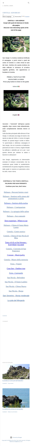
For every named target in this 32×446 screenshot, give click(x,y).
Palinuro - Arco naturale (16, 216)
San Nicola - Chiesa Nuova (16, 286)
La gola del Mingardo (16, 300)
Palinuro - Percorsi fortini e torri (16, 192)
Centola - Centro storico (16, 232)
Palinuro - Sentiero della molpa (16, 203)
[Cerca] (29, 2)
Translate (27, 16)
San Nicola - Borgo (16, 291)
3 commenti (10, 383)
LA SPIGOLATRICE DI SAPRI (12, 409)
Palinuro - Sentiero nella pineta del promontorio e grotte (16, 197)
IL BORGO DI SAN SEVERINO (12, 381)
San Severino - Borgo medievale (16, 296)
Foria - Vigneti (16, 264)
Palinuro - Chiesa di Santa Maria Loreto (16, 226)
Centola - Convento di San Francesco (16, 250)
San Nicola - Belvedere (16, 278)
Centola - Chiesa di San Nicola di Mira (16, 237)
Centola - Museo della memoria (16, 260)
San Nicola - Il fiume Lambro (16, 282)
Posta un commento (12, 411)
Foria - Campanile (16, 273)
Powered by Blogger (17, 437)
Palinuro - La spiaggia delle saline (16, 212)
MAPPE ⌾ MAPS (8, 5)
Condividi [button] (4, 315)
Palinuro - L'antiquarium (16, 207)
